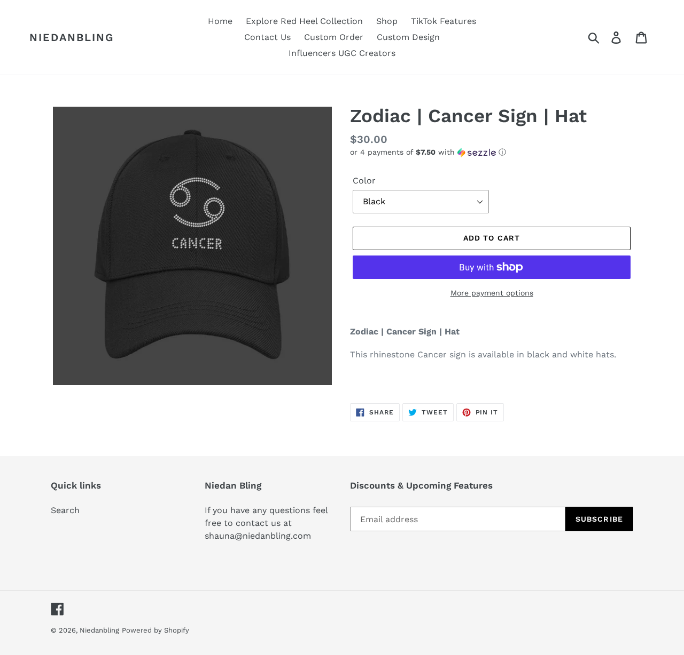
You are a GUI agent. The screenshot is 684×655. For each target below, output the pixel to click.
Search (65, 510)
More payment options (491, 293)
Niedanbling (71, 37)
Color (364, 180)
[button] (491, 152)
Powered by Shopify (155, 630)
